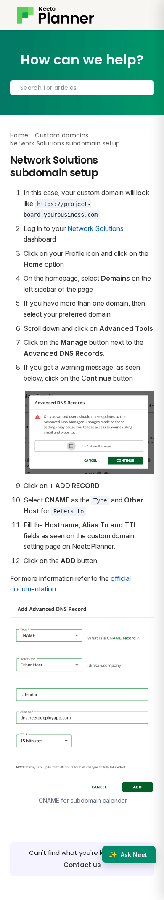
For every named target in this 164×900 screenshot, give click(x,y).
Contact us (82, 864)
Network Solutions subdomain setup (65, 143)
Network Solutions (95, 228)
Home (19, 135)
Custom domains (61, 135)
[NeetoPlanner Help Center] (55, 15)
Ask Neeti (129, 854)
